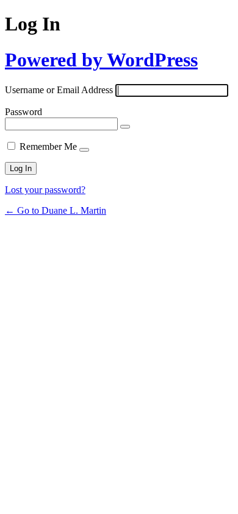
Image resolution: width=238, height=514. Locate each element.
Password (23, 112)
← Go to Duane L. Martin (55, 210)
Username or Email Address (59, 90)
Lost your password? (45, 190)
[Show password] (125, 126)
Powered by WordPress (101, 60)
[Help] (84, 150)
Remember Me (48, 146)
